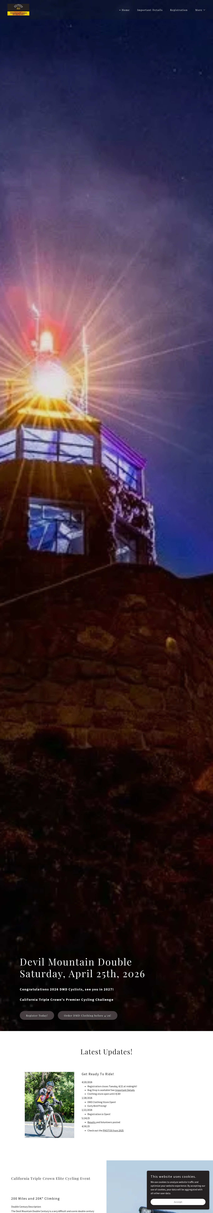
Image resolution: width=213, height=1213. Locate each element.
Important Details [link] (150, 10)
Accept (178, 1201)
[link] (18, 9)
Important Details (125, 1090)
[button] (199, 10)
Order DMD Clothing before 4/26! (87, 1015)
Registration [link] (179, 10)
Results (91, 1122)
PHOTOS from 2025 (113, 1130)
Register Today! (37, 1015)
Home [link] (126, 10)
